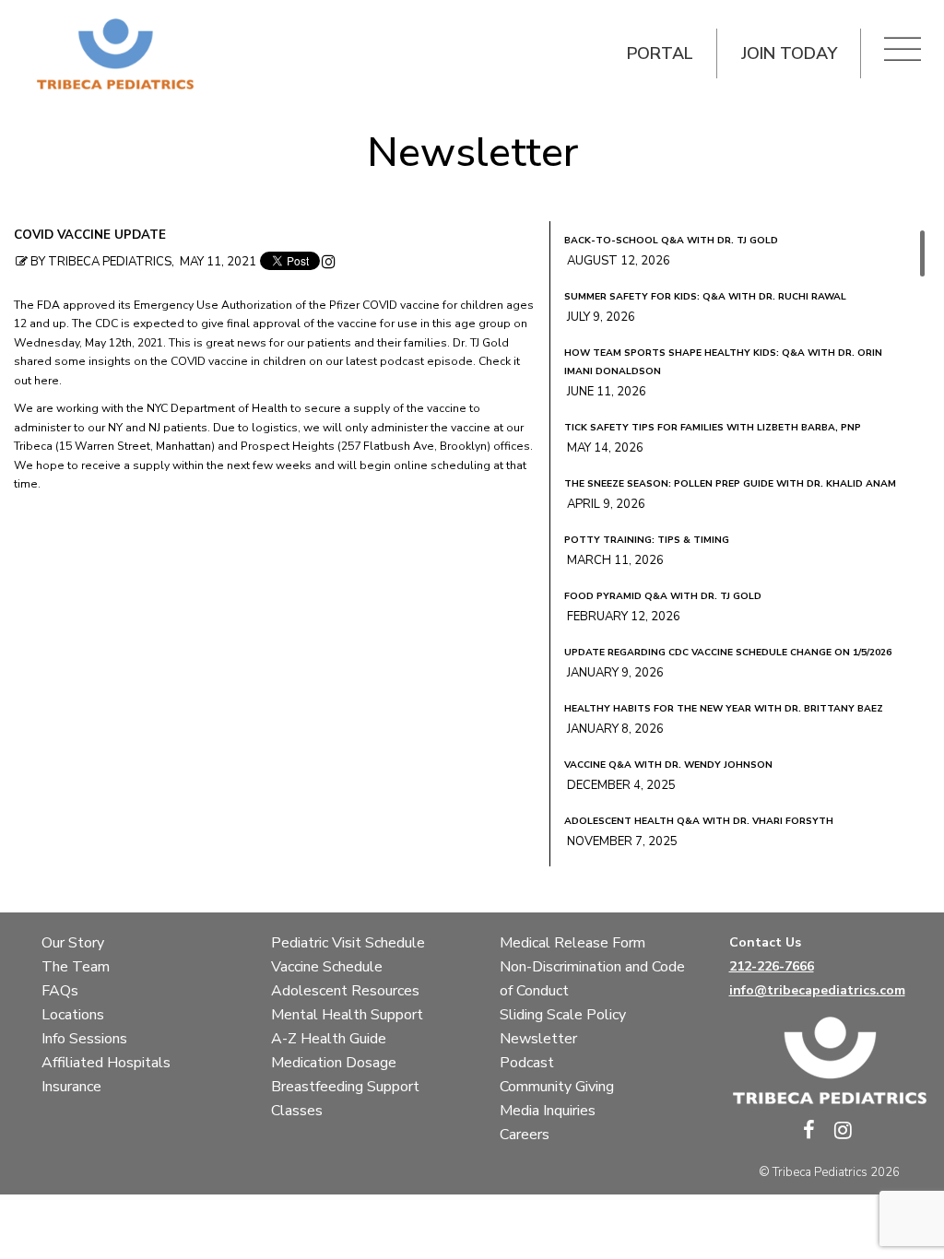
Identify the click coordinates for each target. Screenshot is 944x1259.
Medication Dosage (333, 1063)
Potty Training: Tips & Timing (646, 540)
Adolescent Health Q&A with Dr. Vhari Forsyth (698, 821)
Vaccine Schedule (327, 967)
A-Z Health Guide (328, 1039)
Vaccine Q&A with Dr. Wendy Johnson (668, 765)
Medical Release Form (572, 943)
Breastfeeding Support (345, 1087)
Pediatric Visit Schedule (348, 943)
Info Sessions (84, 1039)
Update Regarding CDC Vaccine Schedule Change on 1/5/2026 (727, 652)
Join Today (789, 53)
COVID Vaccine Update (90, 235)
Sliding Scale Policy (563, 1015)
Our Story (72, 943)
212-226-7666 (771, 966)
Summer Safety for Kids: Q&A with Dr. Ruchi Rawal (705, 296)
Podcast (527, 1063)
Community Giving (557, 1087)
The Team (75, 967)
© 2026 (829, 1172)
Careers (524, 1134)
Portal (660, 53)
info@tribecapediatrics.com (817, 990)
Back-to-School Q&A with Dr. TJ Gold (671, 240)
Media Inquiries (548, 1110)
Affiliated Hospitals (106, 1063)
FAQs (59, 991)
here (46, 380)
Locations (72, 1015)
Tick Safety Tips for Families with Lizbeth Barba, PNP (712, 427)
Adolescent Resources (345, 991)
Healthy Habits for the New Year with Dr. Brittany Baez (723, 708)
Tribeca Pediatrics (820, 1172)
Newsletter (472, 153)
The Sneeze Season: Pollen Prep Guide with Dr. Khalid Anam (730, 483)
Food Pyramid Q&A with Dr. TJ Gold (662, 596)
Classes (297, 1110)
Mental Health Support (347, 1015)
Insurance (71, 1087)
